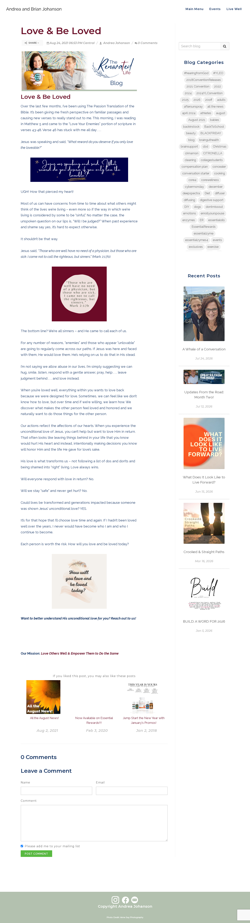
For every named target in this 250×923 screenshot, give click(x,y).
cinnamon (191, 153)
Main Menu (195, 9)
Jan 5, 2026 (204, 630)
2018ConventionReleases (203, 80)
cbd (205, 146)
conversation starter (195, 173)
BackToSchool (214, 126)
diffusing (189, 200)
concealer (219, 166)
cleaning (190, 160)
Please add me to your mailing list (52, 846)
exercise (213, 247)
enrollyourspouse (212, 213)
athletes (205, 113)
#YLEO (218, 73)
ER (202, 220)
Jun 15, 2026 (204, 491)
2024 (188, 93)
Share (33, 43)
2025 (185, 100)
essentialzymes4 (196, 240)
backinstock (191, 126)
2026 (196, 100)
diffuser (220, 193)
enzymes (188, 220)
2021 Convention (197, 86)
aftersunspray (193, 106)
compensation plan (195, 166)
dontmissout (214, 207)
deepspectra (191, 193)
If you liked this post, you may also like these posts (94, 676)
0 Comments (147, 43)
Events (215, 9)
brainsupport (189, 146)
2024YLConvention (209, 93)
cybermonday (194, 186)
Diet (207, 193)
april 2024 (188, 113)
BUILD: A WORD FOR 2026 (204, 621)
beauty (191, 133)
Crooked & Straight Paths (204, 552)
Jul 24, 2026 (204, 358)
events (217, 240)
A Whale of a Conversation (203, 349)
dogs (197, 207)
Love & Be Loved (61, 31)
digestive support (211, 200)
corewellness (210, 180)
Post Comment (36, 853)
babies (214, 120)
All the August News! (44, 718)
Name (25, 782)
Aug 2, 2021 (47, 730)
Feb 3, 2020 (97, 730)
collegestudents (212, 160)
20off (208, 100)
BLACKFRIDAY (210, 133)
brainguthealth (209, 140)
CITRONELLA (212, 153)
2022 (217, 86)
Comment (29, 800)
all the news (215, 106)
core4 (192, 180)
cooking (219, 173)
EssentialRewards (204, 226)
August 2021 (196, 120)
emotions (189, 213)
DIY (186, 207)
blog (191, 140)
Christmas (219, 146)
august (220, 113)
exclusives (196, 247)
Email (100, 782)
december (216, 186)
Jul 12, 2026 (204, 406)
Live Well (234, 9)
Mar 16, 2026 (204, 561)
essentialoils (216, 220)
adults (221, 100)
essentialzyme (203, 233)
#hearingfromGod (196, 73)
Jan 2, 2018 (146, 730)
